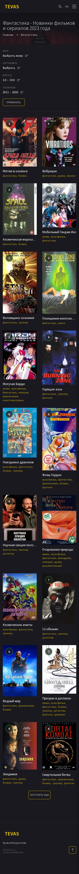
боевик (22, 175)
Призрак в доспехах (56, 698)
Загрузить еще (39, 794)
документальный (52, 565)
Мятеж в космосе (15, 171)
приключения (10, 396)
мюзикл (71, 175)
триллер (23, 322)
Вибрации (49, 171)
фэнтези (47, 397)
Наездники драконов (18, 462)
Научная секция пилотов (21, 545)
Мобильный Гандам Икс (59, 232)
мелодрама (64, 558)
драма (61, 175)
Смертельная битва (56, 774)
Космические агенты (17, 625)
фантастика (10, 175)
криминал (59, 714)
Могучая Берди (14, 384)
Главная (8, 35)
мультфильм (58, 236)
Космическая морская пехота (24, 239)
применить (14, 102)
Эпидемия (10, 774)
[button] (15, 80)
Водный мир (11, 701)
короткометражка (13, 400)
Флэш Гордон (51, 475)
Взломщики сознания (18, 318)
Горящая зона (52, 389)
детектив (8, 553)
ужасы (61, 323)
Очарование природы (57, 549)
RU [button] (67, 6)
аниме (45, 236)
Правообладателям (14, 842)
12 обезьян (50, 629)
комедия (23, 392)
